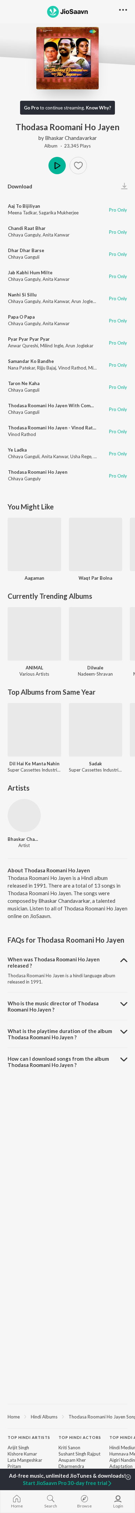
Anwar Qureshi (23, 345)
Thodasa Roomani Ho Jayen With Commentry (57, 405)
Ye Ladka (17, 450)
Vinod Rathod (72, 368)
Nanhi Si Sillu (22, 294)
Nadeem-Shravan (95, 674)
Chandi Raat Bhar (27, 228)
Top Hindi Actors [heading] (79, 1437)
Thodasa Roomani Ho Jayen (38, 472)
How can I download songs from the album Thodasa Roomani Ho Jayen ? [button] (58, 1062)
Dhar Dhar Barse (26, 250)
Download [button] (20, 186)
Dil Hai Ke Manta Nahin (34, 763)
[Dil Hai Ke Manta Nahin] (34, 730)
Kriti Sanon (69, 1447)
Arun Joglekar (85, 301)
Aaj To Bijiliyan (24, 206)
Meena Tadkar (22, 212)
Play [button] (57, 165)
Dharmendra (71, 1466)
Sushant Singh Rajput (79, 1454)
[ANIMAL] (34, 634)
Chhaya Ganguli (23, 257)
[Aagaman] (34, 544)
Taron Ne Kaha (23, 383)
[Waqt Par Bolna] (96, 544)
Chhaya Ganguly (24, 235)
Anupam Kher (72, 1460)
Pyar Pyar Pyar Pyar (29, 339)
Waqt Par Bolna (95, 578)
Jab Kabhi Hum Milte (30, 272)
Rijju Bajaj (46, 368)
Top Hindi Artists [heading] (29, 1437)
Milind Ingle (51, 345)
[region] (67, 1416)
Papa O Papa (21, 317)
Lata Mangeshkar (25, 1460)
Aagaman (34, 578)
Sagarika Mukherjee (59, 212)
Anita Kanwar (56, 235)
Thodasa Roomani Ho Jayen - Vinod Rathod (54, 427)
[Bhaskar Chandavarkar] (24, 815)
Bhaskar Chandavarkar (71, 138)
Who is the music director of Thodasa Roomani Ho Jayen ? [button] (53, 1006)
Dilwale (95, 667)
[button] (78, 165)
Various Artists (34, 674)
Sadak (95, 763)
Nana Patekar (21, 368)
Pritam (14, 1466)
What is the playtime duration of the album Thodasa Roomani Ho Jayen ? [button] (60, 1034)
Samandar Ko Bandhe (31, 361)
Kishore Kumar (22, 1454)
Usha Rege (80, 456)
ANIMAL (34, 667)
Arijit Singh (18, 1447)
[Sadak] (96, 730)
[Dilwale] (96, 634)
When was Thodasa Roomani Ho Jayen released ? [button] (54, 962)
